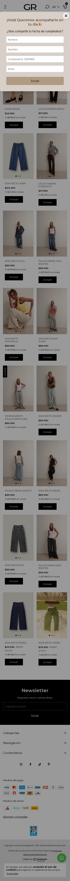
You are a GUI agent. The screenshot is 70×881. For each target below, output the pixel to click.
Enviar (35, 81)
